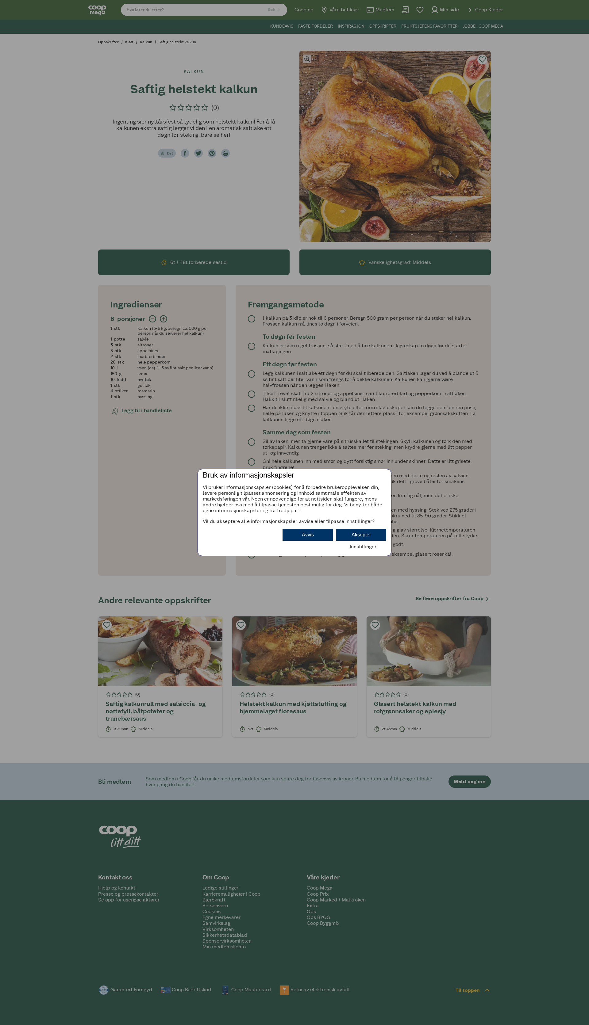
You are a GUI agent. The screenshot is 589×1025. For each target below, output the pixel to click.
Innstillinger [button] (363, 547)
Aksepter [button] (361, 534)
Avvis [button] (308, 534)
